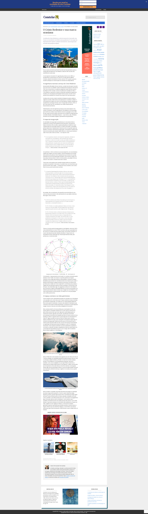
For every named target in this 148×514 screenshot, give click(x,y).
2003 (103, 44)
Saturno (99, 75)
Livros (83, 100)
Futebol (102, 56)
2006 (96, 46)
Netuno (95, 65)
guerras (97, 59)
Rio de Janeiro (62, 459)
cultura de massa (98, 52)
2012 (94, 47)
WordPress (83, 512)
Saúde (83, 118)
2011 (53, 459)
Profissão (84, 116)
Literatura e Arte (85, 98)
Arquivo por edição (97, 34)
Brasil (83, 86)
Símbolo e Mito (85, 120)
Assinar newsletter (88, 6)
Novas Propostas (85, 107)
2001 (98, 44)
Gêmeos (55, 459)
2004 (94, 46)
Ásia (99, 78)
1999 (94, 44)
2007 (98, 46)
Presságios (84, 113)
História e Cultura (52, 458)
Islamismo (95, 60)
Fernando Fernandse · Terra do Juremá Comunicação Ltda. (86, 511)
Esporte (83, 93)
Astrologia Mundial (85, 81)
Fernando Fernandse (63, 477)
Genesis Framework (77, 512)
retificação (95, 73)
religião (98, 71)
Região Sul (95, 71)
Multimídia (84, 105)
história (58, 459)
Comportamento (85, 91)
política (99, 68)
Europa (99, 56)
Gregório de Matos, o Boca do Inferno (95, 495)
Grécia (94, 59)
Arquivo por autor (96, 35)
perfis (100, 65)
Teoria (83, 121)
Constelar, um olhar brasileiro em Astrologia (66, 511)
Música (100, 62)
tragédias (98, 77)
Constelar (51, 17)
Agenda (83, 79)
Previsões (84, 114)
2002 (101, 44)
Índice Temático (96, 37)
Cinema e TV (84, 88)
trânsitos (102, 77)
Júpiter (98, 60)
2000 (96, 44)
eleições (94, 54)
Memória (84, 104)
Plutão (95, 68)
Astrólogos (84, 83)
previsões (95, 69)
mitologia (96, 63)
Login (86, 512)
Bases (83, 84)
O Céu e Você (84, 109)
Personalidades (85, 111)
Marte (100, 60)
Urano (67, 459)
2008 (100, 46)
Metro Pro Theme (70, 512)
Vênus (97, 78)
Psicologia (100, 69)
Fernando (84, 95)
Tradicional (84, 123)
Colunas (83, 90)
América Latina (98, 47)
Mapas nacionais (85, 102)
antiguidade (95, 50)
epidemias (98, 54)
